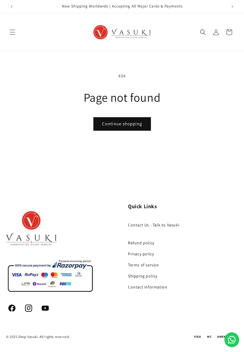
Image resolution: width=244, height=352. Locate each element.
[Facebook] (12, 308)
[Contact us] (231, 339)
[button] (12, 32)
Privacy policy (141, 254)
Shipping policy (142, 276)
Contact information (147, 287)
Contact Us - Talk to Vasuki (153, 225)
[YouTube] (45, 308)
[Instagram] (29, 308)
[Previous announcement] (11, 6)
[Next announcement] (232, 6)
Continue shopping (122, 123)
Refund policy (141, 243)
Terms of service (143, 265)
